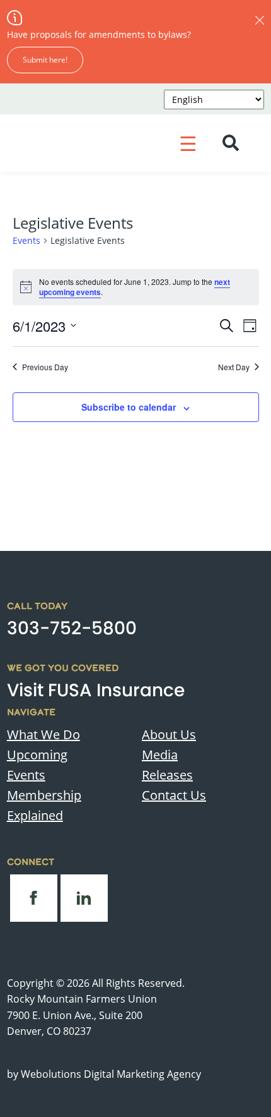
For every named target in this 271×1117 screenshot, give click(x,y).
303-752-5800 (72, 628)
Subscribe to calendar (128, 407)
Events (26, 240)
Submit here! (45, 59)
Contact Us (174, 795)
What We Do (43, 734)
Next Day (234, 367)
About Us (169, 734)
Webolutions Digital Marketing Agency (111, 1074)
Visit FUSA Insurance (96, 690)
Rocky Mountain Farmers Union (82, 999)
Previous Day (45, 367)
